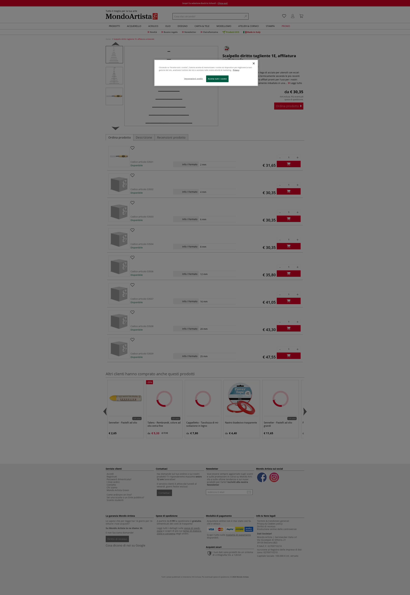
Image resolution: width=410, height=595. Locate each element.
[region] (206, 73)
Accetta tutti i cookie (217, 79)
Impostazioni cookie (193, 78)
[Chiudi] (253, 63)
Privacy (236, 70)
